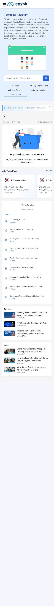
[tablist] (27, 90)
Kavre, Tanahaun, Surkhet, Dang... (16, 190)
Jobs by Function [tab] (15, 90)
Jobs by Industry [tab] (27, 209)
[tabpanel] (27, 259)
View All (49, 171)
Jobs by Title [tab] (15, 94)
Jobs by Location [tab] (38, 90)
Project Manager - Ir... (13, 187)
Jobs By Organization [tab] (38, 85)
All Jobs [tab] (15, 85)
